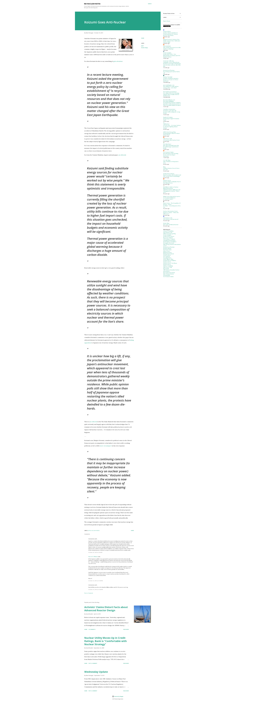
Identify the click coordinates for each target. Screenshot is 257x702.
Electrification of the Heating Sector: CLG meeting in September (170, 155)
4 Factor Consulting (168, 231)
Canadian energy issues (169, 109)
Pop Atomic (166, 268)
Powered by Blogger (118, 696)
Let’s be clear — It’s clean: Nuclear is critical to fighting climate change (172, 127)
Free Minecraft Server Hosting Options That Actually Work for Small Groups (171, 94)
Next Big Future (167, 144)
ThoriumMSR (166, 275)
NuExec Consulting (168, 266)
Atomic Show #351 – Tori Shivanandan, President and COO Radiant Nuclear (171, 56)
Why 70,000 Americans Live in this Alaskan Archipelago (172, 48)
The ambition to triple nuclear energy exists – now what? (171, 87)
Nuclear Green (167, 180)
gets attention (117, 61)
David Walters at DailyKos (169, 241)
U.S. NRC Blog (166, 160)
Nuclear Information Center (170, 211)
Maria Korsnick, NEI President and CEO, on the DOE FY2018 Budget (172, 175)
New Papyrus (166, 256)
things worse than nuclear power (171, 196)
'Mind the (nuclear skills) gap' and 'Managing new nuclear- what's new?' (171, 191)
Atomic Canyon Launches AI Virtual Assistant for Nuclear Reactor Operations (170, 34)
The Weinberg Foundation (170, 91)
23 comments (92, 629)
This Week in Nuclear (168, 274)
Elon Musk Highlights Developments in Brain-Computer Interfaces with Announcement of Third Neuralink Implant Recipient (172, 103)
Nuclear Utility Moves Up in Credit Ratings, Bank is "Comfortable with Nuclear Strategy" (105, 641)
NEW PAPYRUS (167, 46)
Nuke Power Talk (167, 138)
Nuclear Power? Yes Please (170, 263)
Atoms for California (168, 61)
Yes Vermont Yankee (168, 152)
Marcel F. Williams (93, 556)
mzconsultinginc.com (168, 85)
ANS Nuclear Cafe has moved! (170, 219)
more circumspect (106, 446)
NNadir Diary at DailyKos (169, 260)
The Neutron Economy (169, 272)
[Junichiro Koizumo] (125, 52)
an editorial (122, 155)
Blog (164, 167)
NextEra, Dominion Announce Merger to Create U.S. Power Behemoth (170, 80)
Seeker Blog (166, 223)
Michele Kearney (167, 252)
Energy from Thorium (168, 70)
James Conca (166, 251)
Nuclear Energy (144, 47)
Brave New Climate (168, 237)
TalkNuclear (166, 124)
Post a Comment (88, 593)
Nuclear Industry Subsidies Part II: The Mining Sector (172, 182)
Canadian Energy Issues (169, 240)
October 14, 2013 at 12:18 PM (95, 589)
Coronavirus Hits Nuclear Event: (171, 140)
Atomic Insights (167, 53)
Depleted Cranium (168, 117)
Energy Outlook (167, 248)
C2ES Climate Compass (169, 239)
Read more (126, 629)
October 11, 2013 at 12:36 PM (95, 580)
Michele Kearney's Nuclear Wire (171, 39)
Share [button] (142, 38)
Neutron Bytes (167, 31)
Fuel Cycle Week (167, 249)
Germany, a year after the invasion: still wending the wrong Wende (171, 112)
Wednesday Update (96, 671)
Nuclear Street (167, 264)
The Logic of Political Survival (170, 224)
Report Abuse (166, 21)
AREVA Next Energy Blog (169, 132)
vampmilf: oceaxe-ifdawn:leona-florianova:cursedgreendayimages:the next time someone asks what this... (172, 64)
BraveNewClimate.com (169, 99)
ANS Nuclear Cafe (167, 218)
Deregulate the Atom (168, 243)
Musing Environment (168, 253)
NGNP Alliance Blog (168, 259)
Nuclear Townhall (167, 77)
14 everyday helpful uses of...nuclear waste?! (169, 198)
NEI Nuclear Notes (92, 4)
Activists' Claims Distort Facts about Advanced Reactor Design (106, 608)
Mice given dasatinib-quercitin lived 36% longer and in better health (171, 147)
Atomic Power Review (168, 173)
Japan (142, 45)
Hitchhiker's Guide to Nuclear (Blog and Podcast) (170, 187)
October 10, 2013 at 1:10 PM (95, 552)
